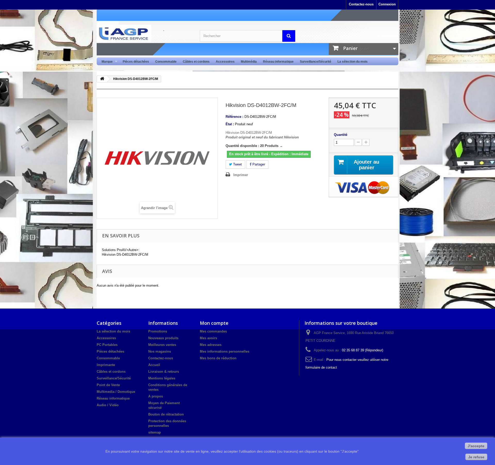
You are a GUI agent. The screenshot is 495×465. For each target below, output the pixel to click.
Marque (105, 62)
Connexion (387, 4)
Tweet (237, 164)
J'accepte (476, 446)
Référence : (234, 117)
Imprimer (240, 175)
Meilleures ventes (162, 345)
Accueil (154, 365)
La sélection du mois (352, 61)
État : (230, 124)
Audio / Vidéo (108, 405)
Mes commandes (213, 331)
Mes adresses (210, 345)
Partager (258, 164)
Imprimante (106, 365)
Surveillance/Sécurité (315, 61)
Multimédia (249, 61)
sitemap (154, 432)
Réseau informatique (278, 61)
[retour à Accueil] (102, 79)
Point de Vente (108, 385)
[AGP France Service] (144, 33)
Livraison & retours (163, 371)
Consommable (166, 61)
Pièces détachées (136, 61)
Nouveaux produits (163, 338)
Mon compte (214, 323)
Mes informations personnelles (224, 351)
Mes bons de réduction (218, 358)
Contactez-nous (361, 4)
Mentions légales (161, 378)
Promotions (157, 331)
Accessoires (225, 61)
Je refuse (476, 457)
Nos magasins (159, 351)
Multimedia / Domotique (116, 392)
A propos (155, 396)
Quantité (340, 135)
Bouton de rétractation (166, 414)
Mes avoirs (208, 338)
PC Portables (107, 345)
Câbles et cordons (196, 61)
